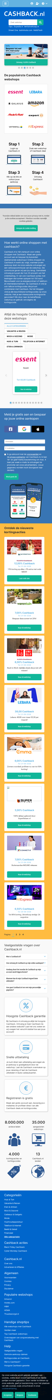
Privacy (7, 1285)
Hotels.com (9, 1303)
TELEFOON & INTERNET (34, 341)
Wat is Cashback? (12, 1362)
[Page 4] (30, 68)
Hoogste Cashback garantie (16, 1365)
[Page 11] (41, 403)
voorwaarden (33, 454)
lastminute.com (25, 30)
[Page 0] (19, 68)
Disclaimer (8, 1288)
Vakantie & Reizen (12, 1203)
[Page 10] (38, 403)
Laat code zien (24, 578)
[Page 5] (33, 68)
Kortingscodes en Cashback (16, 1358)
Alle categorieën (12, 1237)
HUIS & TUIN (12, 341)
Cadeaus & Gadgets (13, 1214)
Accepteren (8, 1395)
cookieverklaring (9, 1388)
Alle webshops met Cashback (17, 1326)
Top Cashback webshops (15, 1334)
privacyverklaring (17, 457)
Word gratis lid (11, 476)
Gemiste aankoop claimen (15, 1354)
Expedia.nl (18, 26)
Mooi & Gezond (11, 1210)
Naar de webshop (26, 389)
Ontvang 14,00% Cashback (26, 62)
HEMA (7, 1310)
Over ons (8, 1263)
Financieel (8, 1233)
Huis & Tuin (9, 1199)
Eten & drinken (10, 1207)
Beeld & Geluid (10, 1229)
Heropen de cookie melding (26, 228)
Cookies (8, 1281)
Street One (13, 30)
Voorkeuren (32, 1395)
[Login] (32, 3)
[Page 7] (30, 403)
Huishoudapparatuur (13, 1222)
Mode (6, 1218)
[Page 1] (22, 68)
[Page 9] (36, 403)
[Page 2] (24, 68)
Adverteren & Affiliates (14, 1267)
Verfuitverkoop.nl (31, 26)
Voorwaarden (10, 1277)
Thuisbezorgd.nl (11, 1314)
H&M (6, 1306)
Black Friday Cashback (14, 1247)
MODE (30, 336)
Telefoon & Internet (12, 1225)
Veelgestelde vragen (13, 1350)
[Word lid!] (38, 3)
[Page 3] (27, 68)
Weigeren (20, 1395)
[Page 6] (27, 403)
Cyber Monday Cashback (15, 1251)
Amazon (8, 1299)
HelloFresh (37, 30)
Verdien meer (10, 1330)
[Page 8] (33, 403)
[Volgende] (46, 375)
